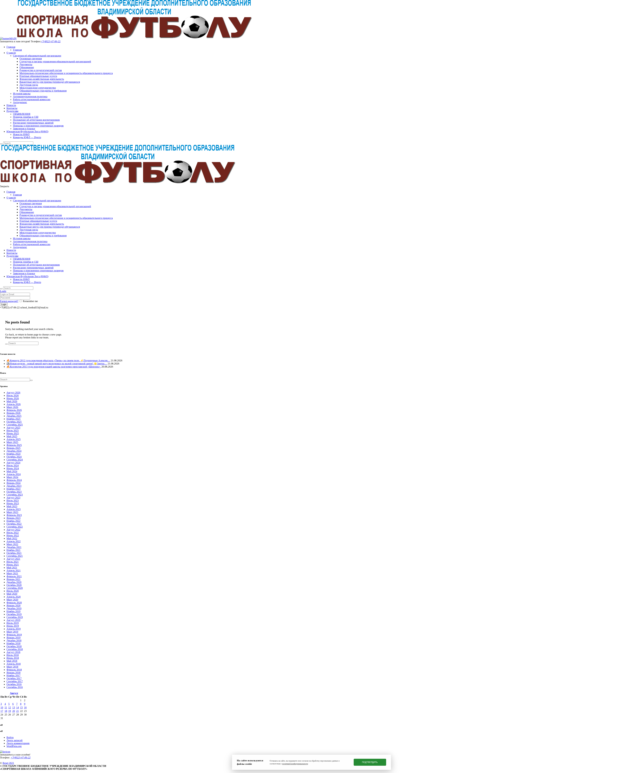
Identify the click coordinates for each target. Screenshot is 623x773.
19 (9, 711)
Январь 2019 (13, 637)
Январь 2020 (13, 605)
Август (14, 693)
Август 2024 (13, 462)
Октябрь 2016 (14, 684)
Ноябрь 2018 (13, 643)
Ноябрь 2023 (13, 488)
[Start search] (1, 288)
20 (13, 711)
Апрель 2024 (13, 474)
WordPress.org (14, 746)
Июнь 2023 (12, 503)
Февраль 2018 (14, 669)
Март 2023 (12, 512)
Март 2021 (12, 573)
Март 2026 (12, 407)
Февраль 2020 (14, 602)
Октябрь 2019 (14, 614)
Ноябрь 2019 (13, 611)
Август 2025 (13, 427)
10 (1, 707)
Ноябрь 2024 (13, 453)
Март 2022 (12, 544)
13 (13, 707)
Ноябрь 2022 (13, 521)
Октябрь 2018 (14, 646)
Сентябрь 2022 (14, 526)
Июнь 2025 (12, 433)
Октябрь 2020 (14, 585)
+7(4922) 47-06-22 (51, 41)
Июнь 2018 (12, 658)
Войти (10, 737)
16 (25, 707)
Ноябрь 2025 (13, 418)
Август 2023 (13, 497)
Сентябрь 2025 (14, 424)
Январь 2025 (13, 448)
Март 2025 (12, 442)
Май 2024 (11, 471)
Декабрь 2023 (13, 486)
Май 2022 (11, 538)
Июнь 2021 (12, 564)
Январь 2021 (13, 579)
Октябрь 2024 (14, 456)
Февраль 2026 (14, 410)
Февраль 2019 (14, 634)
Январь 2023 (13, 518)
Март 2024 (12, 477)
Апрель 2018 (13, 663)
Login (3, 291)
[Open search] (1, 143)
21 (17, 711)
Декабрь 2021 (13, 547)
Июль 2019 (12, 623)
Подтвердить (370, 762)
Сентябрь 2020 (14, 588)
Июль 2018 (12, 655)
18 (6, 711)
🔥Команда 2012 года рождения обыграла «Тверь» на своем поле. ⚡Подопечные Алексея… (58, 360)
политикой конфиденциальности (295, 764)
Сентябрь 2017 (14, 681)
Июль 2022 (12, 532)
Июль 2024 (12, 465)
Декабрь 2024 (13, 451)
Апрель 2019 (13, 628)
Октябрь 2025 (14, 421)
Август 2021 (13, 558)
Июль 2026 (12, 395)
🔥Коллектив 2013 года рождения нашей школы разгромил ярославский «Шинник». (53, 366)
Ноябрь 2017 (13, 675)
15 (21, 707)
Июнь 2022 (12, 535)
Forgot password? (9, 301)
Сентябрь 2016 (14, 687)
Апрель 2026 (13, 404)
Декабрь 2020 (13, 582)
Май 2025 (11, 436)
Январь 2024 (13, 483)
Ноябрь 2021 (13, 550)
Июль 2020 (12, 591)
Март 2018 (12, 666)
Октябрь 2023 (14, 491)
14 (17, 707)
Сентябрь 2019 (14, 617)
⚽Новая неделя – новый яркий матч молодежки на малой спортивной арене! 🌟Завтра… (56, 363)
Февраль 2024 (14, 480)
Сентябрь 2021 (14, 556)
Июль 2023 (12, 500)
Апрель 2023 (13, 509)
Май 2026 (11, 401)
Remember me (30, 301)
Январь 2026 (13, 413)
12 (9, 707)
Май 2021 (11, 567)
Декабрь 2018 (13, 640)
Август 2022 (13, 529)
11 (6, 707)
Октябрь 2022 (14, 523)
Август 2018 (13, 652)
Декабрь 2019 (13, 608)
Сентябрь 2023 (14, 494)
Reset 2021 (8, 763)
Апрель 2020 (13, 596)
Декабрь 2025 (13, 416)
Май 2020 (11, 593)
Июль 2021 (12, 561)
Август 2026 (13, 392)
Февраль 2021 (14, 576)
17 (1, 711)
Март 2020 (12, 599)
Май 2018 (11, 661)
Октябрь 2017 (14, 678)
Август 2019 (13, 620)
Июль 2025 (12, 430)
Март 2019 (12, 631)
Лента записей (14, 740)
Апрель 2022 (13, 541)
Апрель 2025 (13, 439)
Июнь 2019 (12, 626)
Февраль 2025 (14, 445)
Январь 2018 (13, 672)
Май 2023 (11, 506)
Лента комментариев (18, 743)
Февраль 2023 (14, 515)
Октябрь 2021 (14, 553)
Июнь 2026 (12, 398)
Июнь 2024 (12, 468)
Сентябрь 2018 (14, 649)
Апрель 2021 (13, 570)
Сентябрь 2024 (14, 459)
